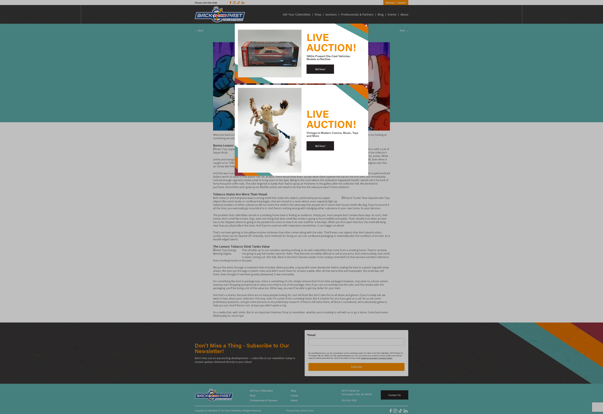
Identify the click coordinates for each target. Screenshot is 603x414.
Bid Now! (320, 69)
